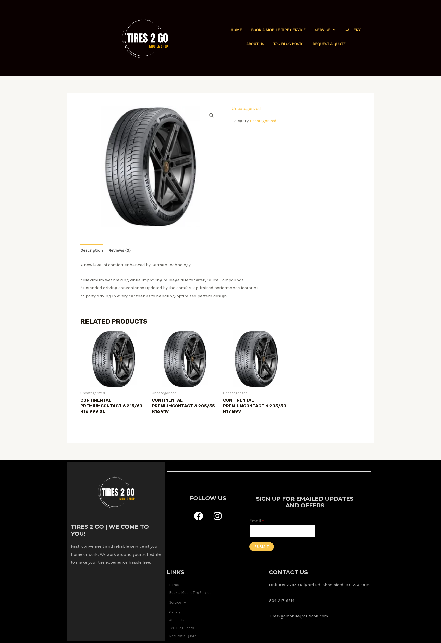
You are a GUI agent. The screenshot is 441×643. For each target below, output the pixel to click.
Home (236, 29)
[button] (325, 30)
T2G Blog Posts (288, 43)
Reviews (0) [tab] (119, 250)
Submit (261, 546)
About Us (255, 43)
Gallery (353, 29)
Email (256, 520)
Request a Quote (329, 43)
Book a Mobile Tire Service (278, 29)
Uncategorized (246, 108)
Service (322, 29)
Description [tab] (91, 250)
